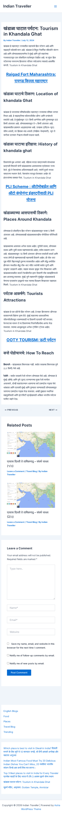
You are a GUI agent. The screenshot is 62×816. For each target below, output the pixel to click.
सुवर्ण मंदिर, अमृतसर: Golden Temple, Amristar (25, 787)
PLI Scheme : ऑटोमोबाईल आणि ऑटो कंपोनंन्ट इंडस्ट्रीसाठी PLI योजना (31, 193)
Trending (8, 732)
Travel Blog (31, 471)
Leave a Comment (15, 471)
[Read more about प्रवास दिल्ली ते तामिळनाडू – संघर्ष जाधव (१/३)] (31, 444)
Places (6, 721)
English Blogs (10, 711)
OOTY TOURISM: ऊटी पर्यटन (31, 339)
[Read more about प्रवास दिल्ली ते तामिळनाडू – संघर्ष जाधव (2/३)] (31, 495)
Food (6, 716)
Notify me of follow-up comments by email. (32, 655)
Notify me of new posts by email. (27, 663)
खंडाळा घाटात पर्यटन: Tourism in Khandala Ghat (26, 782)
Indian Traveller (17, 6)
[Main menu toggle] (55, 6)
